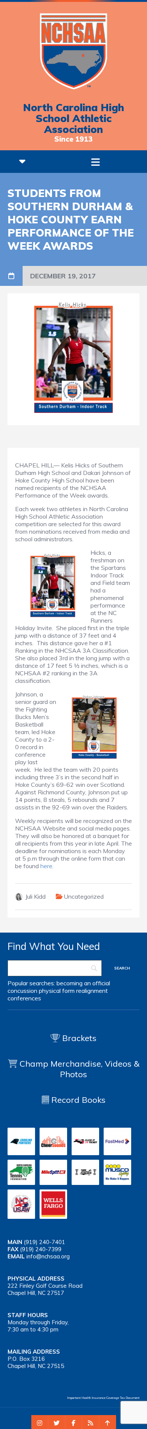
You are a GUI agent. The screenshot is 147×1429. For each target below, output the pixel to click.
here (46, 866)
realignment (92, 990)
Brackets (78, 1038)
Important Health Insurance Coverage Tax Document (103, 1398)
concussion (22, 990)
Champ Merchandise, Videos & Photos (79, 1068)
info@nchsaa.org (48, 1256)
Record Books (77, 1100)
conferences (24, 998)
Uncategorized (84, 896)
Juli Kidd (35, 896)
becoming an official (83, 983)
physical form (57, 990)
